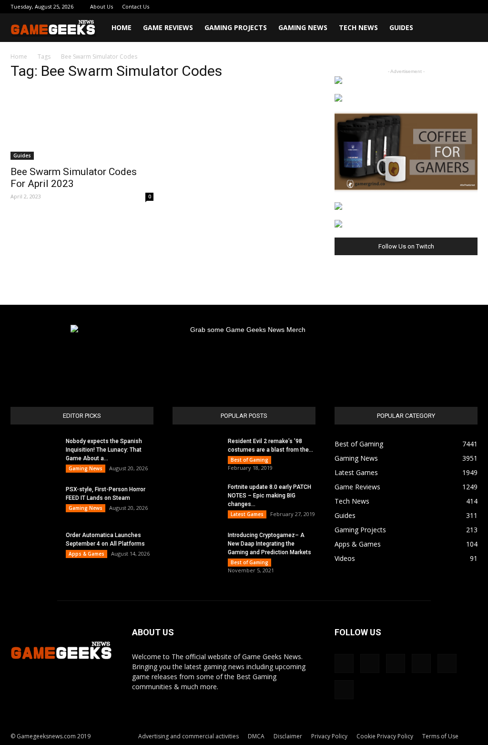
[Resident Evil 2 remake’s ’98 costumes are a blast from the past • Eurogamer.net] (196, 453)
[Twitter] (439, 6)
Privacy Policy (329, 736)
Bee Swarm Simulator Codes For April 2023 (73, 177)
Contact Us (135, 6)
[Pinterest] (423, 6)
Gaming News (302, 27)
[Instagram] (407, 6)
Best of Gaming (249, 459)
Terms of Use (440, 736)
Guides (401, 27)
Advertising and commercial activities (188, 736)
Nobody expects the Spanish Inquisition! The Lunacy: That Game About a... (104, 450)
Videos (345, 558)
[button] (466, 28)
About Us (101, 6)
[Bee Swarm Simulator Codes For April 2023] (81, 124)
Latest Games (247, 514)
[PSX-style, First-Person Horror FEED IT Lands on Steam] (34, 501)
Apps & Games (86, 553)
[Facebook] (392, 6)
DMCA (256, 736)
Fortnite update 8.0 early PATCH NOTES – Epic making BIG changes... (269, 495)
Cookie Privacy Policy (384, 736)
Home (122, 27)
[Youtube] (470, 6)
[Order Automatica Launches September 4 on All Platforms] (34, 547)
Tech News (358, 27)
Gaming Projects (235, 27)
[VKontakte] (454, 6)
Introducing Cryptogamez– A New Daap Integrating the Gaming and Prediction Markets (269, 544)
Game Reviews (168, 27)
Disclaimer (288, 736)
